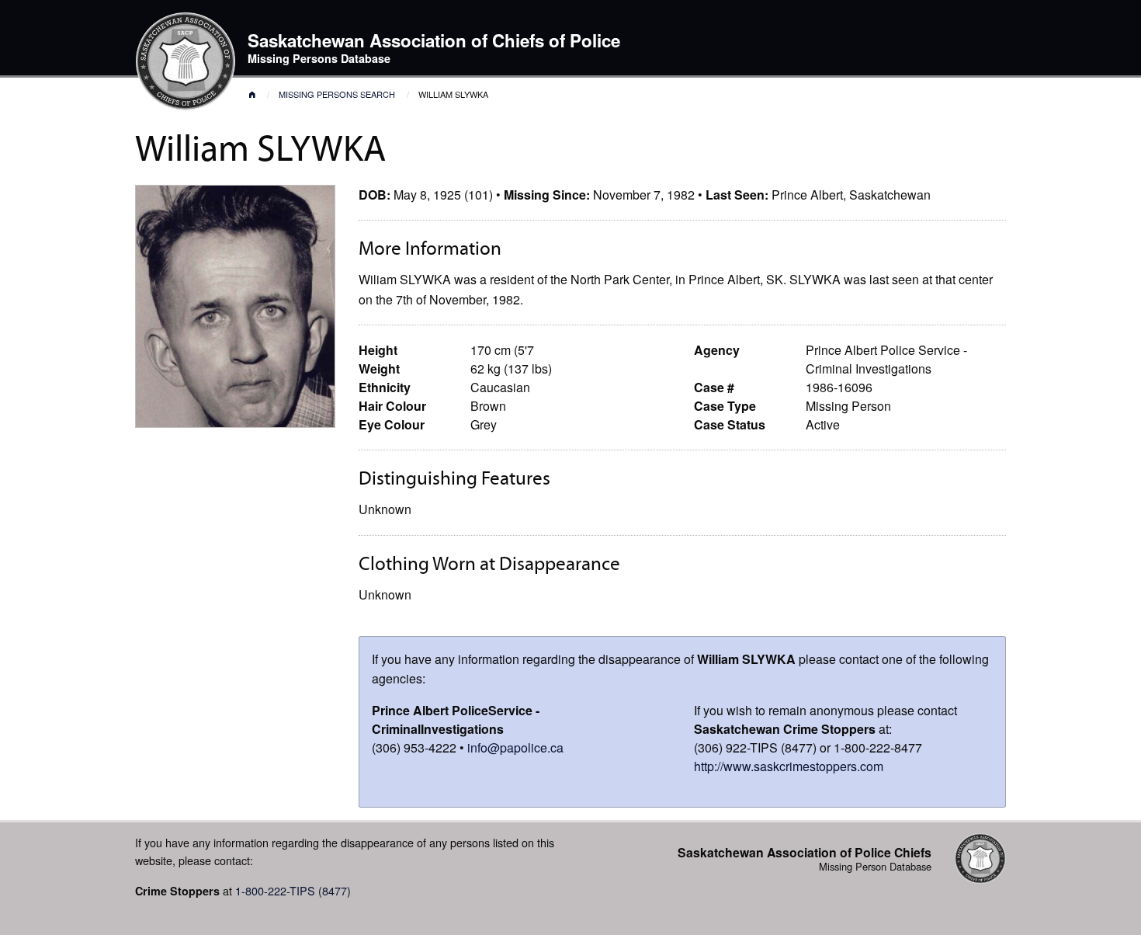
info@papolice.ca (515, 747)
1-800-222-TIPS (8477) (293, 890)
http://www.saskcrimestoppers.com (788, 766)
